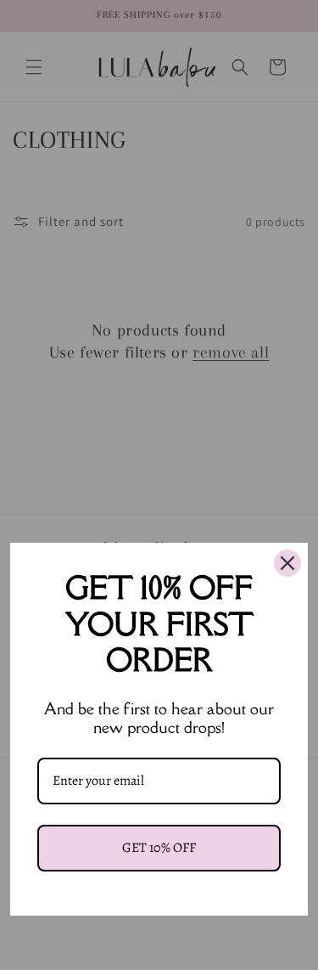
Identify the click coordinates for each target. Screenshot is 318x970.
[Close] (287, 563)
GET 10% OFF (159, 847)
